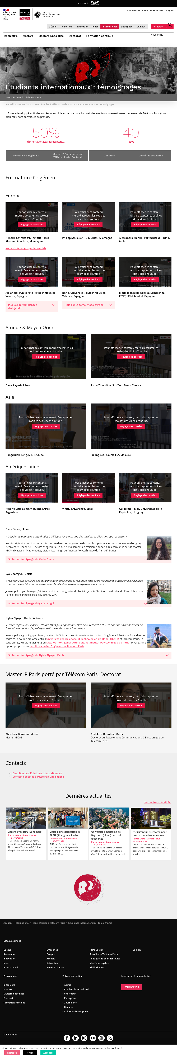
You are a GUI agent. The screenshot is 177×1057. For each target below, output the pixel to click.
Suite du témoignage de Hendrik (26, 248)
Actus (145, 10)
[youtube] (101, 1038)
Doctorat (75, 35)
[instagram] (84, 1038)
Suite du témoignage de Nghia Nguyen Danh (36, 655)
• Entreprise (69, 998)
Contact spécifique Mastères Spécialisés (38, 776)
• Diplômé (67, 1007)
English (170, 10)
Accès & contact (55, 967)
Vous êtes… (157, 34)
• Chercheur (69, 993)
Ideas (95, 26)
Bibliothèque (97, 967)
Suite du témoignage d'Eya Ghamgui (31, 603)
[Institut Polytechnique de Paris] (47, 17)
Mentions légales (99, 963)
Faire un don (156, 10)
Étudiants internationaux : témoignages (90, 923)
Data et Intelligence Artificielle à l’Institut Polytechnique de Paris (87, 642)
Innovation (82, 26)
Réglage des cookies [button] (31, 224)
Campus (141, 26)
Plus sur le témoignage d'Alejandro (22, 306)
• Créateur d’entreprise (75, 1011)
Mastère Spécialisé (51, 35)
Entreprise (127, 26)
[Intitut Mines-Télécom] (95, 3)
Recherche (66, 26)
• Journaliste (69, 1002)
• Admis (66, 985)
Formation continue (99, 35)
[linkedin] (75, 1038)
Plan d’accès (133, 10)
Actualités (52, 963)
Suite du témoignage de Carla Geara (31, 559)
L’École (53, 26)
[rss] (110, 1038)
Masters (28, 35)
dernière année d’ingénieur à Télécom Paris (57, 646)
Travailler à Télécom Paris (104, 954)
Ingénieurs (10, 35)
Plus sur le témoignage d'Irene (84, 304)
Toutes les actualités (157, 802)
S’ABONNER (131, 987)
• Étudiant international (75, 989)
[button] (12, 1052)
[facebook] (67, 1038)
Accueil (7, 923)
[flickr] (93, 1038)
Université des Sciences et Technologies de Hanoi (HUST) (82, 639)
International (110, 26)
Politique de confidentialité (105, 958)
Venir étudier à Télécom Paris (48, 923)
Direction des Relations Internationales (37, 773)
